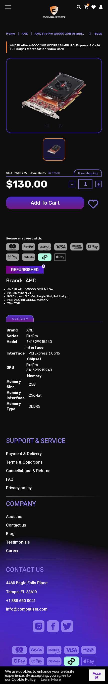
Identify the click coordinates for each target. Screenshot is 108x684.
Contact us (16, 525)
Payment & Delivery (24, 453)
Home (10, 33)
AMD (25, 33)
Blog (10, 533)
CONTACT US (25, 569)
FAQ (9, 479)
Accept (97, 675)
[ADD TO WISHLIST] (93, 204)
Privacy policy (19, 487)
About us (14, 516)
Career (12, 550)
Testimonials (18, 542)
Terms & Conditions (24, 462)
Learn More (51, 679)
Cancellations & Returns (28, 470)
